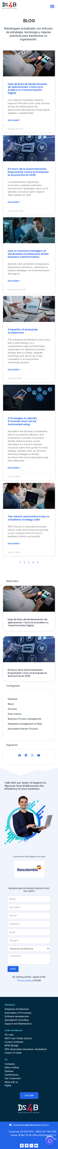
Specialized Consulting (16, 1020)
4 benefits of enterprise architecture (23, 331)
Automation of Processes (18, 1012)
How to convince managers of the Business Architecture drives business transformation (28, 254)
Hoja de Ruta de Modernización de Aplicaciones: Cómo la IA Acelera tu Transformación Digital (27, 88)
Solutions (10, 1005)
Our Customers (13, 1078)
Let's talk (29, 1095)
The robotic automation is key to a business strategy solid (28, 518)
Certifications (12, 1074)
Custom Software (14, 1042)
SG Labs (9, 1034)
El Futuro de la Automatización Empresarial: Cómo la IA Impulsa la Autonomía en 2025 (28, 172)
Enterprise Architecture (17, 1009)
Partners (9, 1071)
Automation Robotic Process (23, 728)
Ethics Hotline (12, 1067)
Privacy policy (24, 980)
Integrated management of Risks (25, 723)
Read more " (14, 120)
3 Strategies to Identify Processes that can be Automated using (22, 421)
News (11, 704)
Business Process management (24, 718)
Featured (12, 699)
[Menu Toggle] (52, 6)
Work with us (11, 1082)
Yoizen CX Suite (13, 1052)
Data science (14, 714)
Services (12, 709)
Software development (17, 1016)
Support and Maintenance (18, 1023)
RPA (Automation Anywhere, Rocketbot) (26, 1049)
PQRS (8, 1085)
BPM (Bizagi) (12, 1045)
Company (10, 1064)
